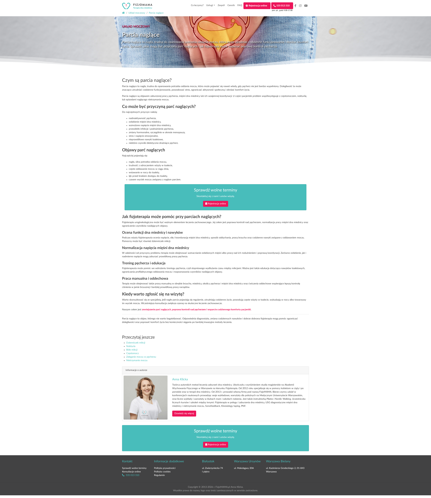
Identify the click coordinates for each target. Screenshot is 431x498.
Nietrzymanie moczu (136, 360)
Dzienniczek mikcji (135, 343)
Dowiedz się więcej (184, 413)
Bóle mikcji (131, 350)
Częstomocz (132, 353)
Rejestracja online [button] (217, 204)
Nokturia (130, 346)
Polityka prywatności (164, 468)
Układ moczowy (136, 13)
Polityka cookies (162, 472)
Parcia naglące (156, 13)
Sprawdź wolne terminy (134, 468)
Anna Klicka (180, 379)
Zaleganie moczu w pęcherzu (141, 357)
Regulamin (159, 475)
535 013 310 (132, 475)
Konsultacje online (131, 472)
